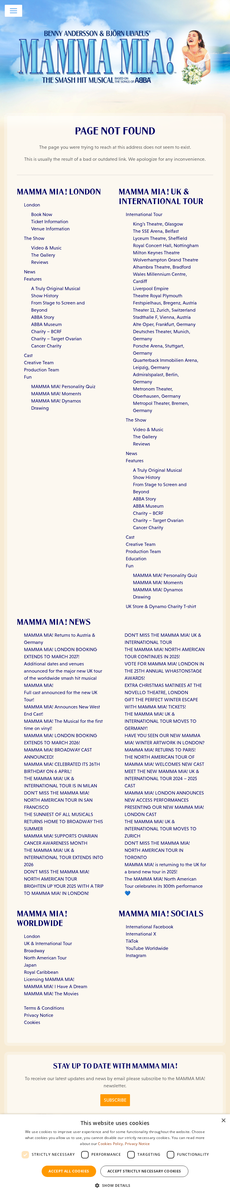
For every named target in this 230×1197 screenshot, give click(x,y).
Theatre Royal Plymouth (157, 295)
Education (136, 558)
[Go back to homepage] (115, 55)
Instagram (136, 955)
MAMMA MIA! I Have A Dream (55, 986)
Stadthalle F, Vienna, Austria (162, 317)
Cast (28, 355)
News (29, 271)
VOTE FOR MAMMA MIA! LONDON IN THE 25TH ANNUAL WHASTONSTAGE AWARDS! (164, 671)
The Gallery (43, 255)
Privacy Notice (38, 1015)
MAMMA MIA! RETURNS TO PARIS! (160, 749)
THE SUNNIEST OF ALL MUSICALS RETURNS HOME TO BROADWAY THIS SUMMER (63, 821)
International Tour (144, 214)
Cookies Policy (110, 1143)
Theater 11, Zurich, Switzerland (164, 310)
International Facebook (149, 926)
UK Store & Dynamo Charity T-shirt (161, 606)
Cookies (32, 1022)
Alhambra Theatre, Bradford (162, 267)
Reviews (39, 262)
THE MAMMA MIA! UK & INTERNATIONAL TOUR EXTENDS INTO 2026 (63, 857)
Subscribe (115, 1100)
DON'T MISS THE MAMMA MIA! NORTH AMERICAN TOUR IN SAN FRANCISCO (58, 800)
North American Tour (45, 957)
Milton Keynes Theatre (156, 252)
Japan (30, 965)
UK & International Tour (48, 943)
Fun (28, 376)
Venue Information (50, 228)
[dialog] (115, 1155)
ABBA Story (42, 317)
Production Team (41, 369)
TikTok (132, 941)
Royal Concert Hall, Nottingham (166, 245)
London (32, 204)
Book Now (41, 214)
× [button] (223, 1120)
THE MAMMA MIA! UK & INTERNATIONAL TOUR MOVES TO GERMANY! (160, 721)
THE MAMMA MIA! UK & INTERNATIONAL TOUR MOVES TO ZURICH (160, 828)
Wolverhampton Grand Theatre (165, 259)
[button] (114, 1185)
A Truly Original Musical (55, 288)
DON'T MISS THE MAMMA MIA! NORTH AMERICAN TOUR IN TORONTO (157, 850)
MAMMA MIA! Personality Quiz (63, 386)
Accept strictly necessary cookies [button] (144, 1171)
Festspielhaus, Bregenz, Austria (165, 302)
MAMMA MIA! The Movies (51, 993)
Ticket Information (49, 221)
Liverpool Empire (151, 288)
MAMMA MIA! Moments (56, 393)
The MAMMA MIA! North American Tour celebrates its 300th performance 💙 (164, 886)
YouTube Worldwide (147, 948)
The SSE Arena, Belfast (156, 231)
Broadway (34, 950)
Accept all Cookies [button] (69, 1171)
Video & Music (46, 247)
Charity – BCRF (46, 331)
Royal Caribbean (41, 972)
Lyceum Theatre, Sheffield (160, 238)
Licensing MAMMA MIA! (49, 979)
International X (141, 933)
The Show (34, 238)
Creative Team (39, 362)
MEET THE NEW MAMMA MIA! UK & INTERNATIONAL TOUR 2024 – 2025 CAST (162, 778)
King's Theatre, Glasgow (158, 223)
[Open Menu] (13, 11)
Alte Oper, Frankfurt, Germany (164, 324)
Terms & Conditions (44, 1008)
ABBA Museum (46, 324)
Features (33, 278)
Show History (44, 295)
